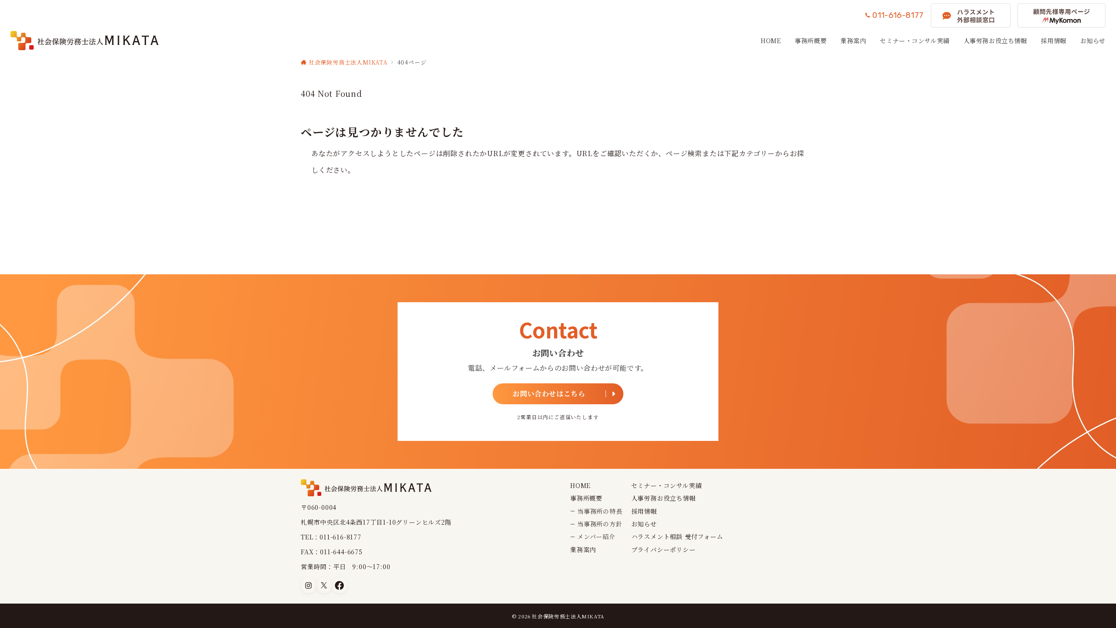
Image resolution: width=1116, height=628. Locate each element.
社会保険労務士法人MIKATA (568, 616)
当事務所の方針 (600, 523)
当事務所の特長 (600, 511)
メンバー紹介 (596, 536)
